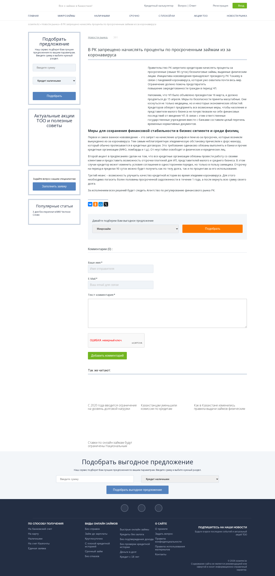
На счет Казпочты (39, 543)
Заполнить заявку (54, 186)
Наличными (102, 15)
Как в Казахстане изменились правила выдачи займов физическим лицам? (219, 408)
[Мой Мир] (100, 204)
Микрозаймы (66, 15)
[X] (106, 204)
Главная (33, 15)
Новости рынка (237, 15)
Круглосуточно (94, 538)
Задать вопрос (164, 533)
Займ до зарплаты (96, 533)
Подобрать (54, 96)
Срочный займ (94, 551)
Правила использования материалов (170, 548)
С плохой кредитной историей (97, 545)
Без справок (92, 528)
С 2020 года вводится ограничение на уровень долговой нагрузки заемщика (112, 408)
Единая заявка (37, 548)
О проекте (161, 528)
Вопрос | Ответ (187, 5)
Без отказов (92, 556)
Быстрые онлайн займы (134, 529)
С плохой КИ (167, 15)
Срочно (134, 15)
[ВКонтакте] (90, 204)
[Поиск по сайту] (202, 5)
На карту (33, 533)
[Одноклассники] (95, 204)
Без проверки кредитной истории (135, 545)
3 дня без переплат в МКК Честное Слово (52, 213)
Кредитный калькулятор (158, 5)
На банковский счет (40, 528)
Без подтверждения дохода (137, 539)
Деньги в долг (128, 551)
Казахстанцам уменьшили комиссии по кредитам (159, 407)
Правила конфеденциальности (168, 540)
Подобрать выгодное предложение (137, 489)
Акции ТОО (201, 15)
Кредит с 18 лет (129, 556)
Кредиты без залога (132, 534)
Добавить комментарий (107, 355)
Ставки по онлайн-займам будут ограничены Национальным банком (110, 445)
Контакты (160, 554)
